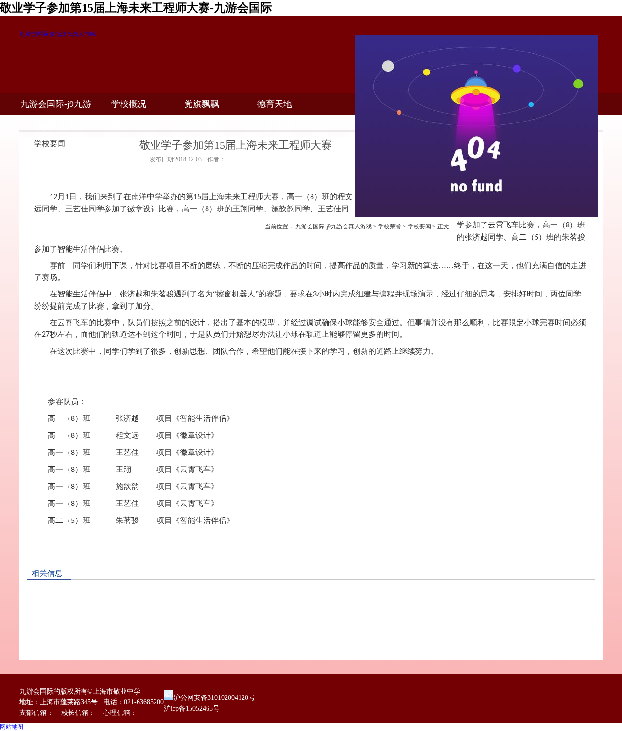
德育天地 (274, 104)
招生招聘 (201, 125)
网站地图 (11, 726)
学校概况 (128, 104)
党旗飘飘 (201, 104)
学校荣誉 (389, 226)
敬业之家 (274, 125)
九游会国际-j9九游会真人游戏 (57, 34)
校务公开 (128, 125)
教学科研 (55, 125)
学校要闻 (419, 226)
